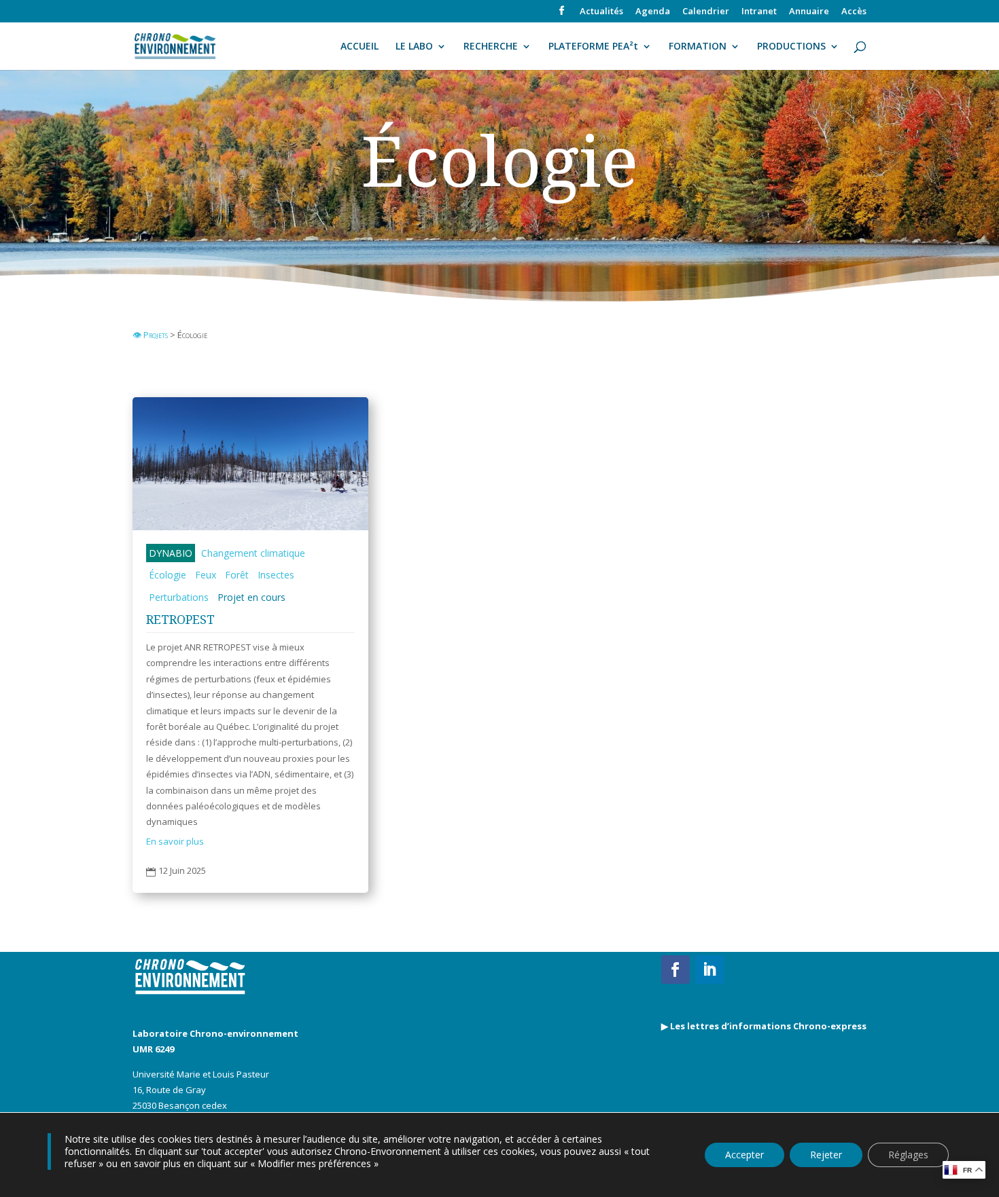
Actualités (601, 12)
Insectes (276, 574)
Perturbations (179, 597)
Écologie (167, 574)
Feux (205, 574)
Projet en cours (251, 597)
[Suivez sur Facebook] (675, 969)
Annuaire (809, 12)
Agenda (652, 12)
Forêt (237, 574)
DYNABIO (170, 553)
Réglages (908, 1154)
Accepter (744, 1154)
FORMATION (697, 46)
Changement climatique (253, 553)
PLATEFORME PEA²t (593, 46)
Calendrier (705, 12)
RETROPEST (180, 619)
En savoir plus (175, 841)
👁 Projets (151, 335)
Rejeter (826, 1154)
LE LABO (414, 46)
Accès (853, 12)
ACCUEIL (359, 46)
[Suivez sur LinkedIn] (709, 969)
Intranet (759, 12)
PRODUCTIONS (791, 46)
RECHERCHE (490, 46)
